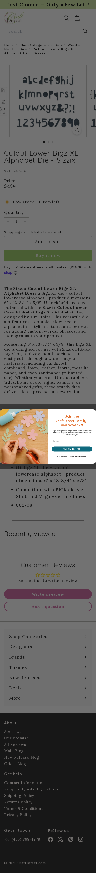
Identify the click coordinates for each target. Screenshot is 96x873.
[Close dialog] (93, 412)
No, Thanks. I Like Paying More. (72, 456)
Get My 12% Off (72, 449)
